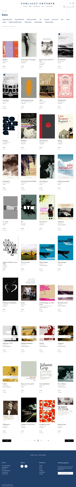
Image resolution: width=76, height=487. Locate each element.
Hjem (3, 10)
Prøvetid (41, 343)
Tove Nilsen (60, 304)
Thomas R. (23, 426)
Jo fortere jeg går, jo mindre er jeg (46, 303)
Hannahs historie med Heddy (28, 181)
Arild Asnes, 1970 (7, 343)
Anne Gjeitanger (24, 61)
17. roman (5, 222)
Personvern (4, 468)
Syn (22, 222)
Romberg (5, 140)
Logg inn (70, 3)
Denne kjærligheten (44, 384)
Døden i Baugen (43, 262)
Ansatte (40, 467)
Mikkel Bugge (42, 142)
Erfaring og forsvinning (27, 100)
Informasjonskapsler (6, 470)
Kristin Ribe (23, 223)
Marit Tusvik (23, 304)
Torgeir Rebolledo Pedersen (26, 101)
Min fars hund (43, 222)
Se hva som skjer (25, 262)
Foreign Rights (42, 472)
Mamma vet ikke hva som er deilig (10, 263)
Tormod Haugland (6, 142)
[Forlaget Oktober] (22, 466)
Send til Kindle (5, 473)
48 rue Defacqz (43, 181)
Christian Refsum (42, 101)
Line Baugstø (60, 142)
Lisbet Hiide (41, 223)
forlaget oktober (38, 3)
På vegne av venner (44, 424)
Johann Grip (41, 385)
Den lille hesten (62, 59)
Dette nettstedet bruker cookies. (7, 485)
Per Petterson (60, 223)
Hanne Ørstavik (42, 182)
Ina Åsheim (5, 265)
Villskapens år (6, 424)
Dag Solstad (5, 223)
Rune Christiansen (6, 182)
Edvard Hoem (23, 344)
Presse (40, 468)
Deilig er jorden (62, 424)
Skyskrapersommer (63, 303)
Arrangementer (5, 472)
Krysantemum (6, 181)
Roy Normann (5, 61)
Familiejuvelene (62, 100)
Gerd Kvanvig (5, 304)
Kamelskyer (6, 100)
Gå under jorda (43, 140)
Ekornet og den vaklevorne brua (46, 60)
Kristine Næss (24, 182)
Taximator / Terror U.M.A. (28, 424)
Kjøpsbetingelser (5, 467)
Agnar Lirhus (23, 142)
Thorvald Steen (61, 61)
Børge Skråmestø (61, 101)
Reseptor (5, 59)
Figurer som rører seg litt (27, 384)
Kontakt (40, 465)
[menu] (38, 6)
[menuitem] (25, 6)
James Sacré (23, 385)
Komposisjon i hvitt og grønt (28, 59)
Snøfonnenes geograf (63, 181)
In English (41, 470)
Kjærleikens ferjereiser (27, 343)
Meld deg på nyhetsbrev (65, 473)
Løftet (40, 100)
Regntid (60, 140)
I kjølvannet (61, 222)
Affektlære (24, 140)
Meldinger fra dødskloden (10, 303)
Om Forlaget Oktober (6, 465)
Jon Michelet (60, 182)
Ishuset (23, 303)
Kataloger (41, 473)
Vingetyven (61, 343)
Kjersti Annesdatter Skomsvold (45, 306)
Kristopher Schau (42, 426)
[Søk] (73, 6)
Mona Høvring (42, 62)
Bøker (14, 26)
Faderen (5, 384)
